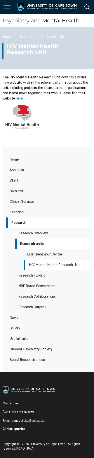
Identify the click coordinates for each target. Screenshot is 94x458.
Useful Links (19, 339)
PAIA (30, 448)
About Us (17, 170)
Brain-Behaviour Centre (44, 254)
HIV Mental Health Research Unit (54, 265)
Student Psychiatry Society (31, 349)
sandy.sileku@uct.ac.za (28, 420)
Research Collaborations (37, 296)
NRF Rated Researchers (36, 286)
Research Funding (31, 275)
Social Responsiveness (27, 360)
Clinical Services (22, 201)
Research (18, 223)
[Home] (29, 390)
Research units (32, 244)
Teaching (17, 212)
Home (14, 159)
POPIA (20, 448)
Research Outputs (32, 307)
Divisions (16, 191)
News (14, 317)
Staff (14, 180)
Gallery (15, 328)
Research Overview (33, 233)
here (19, 98)
